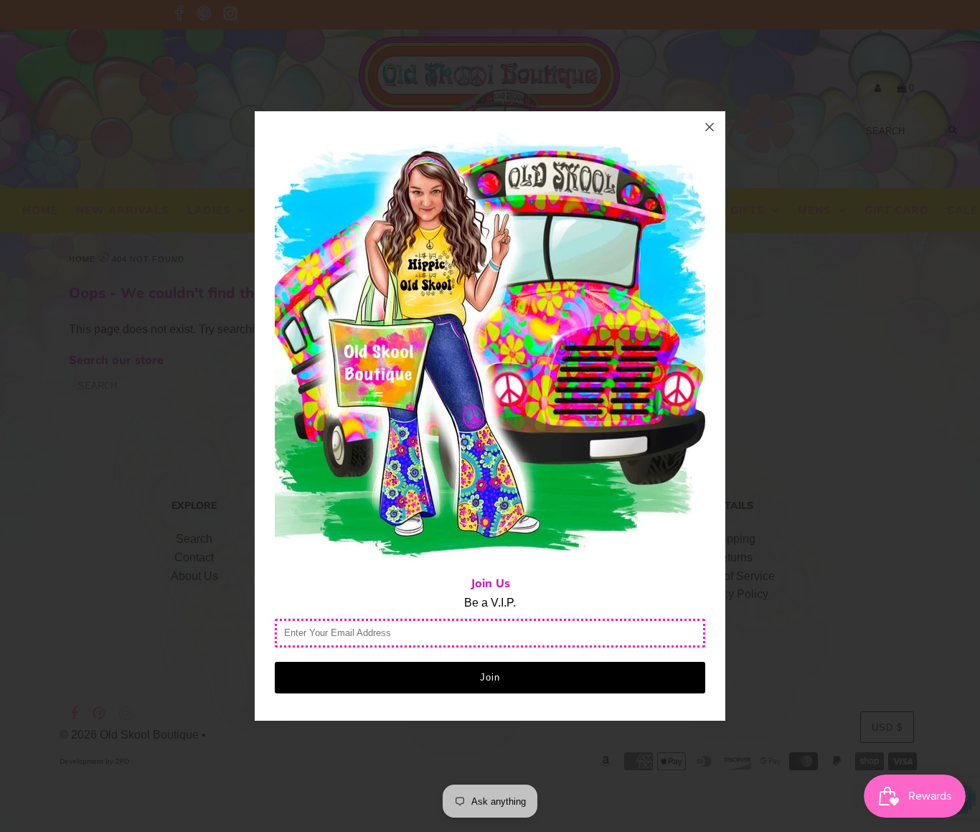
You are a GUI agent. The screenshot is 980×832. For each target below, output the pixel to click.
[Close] (709, 127)
